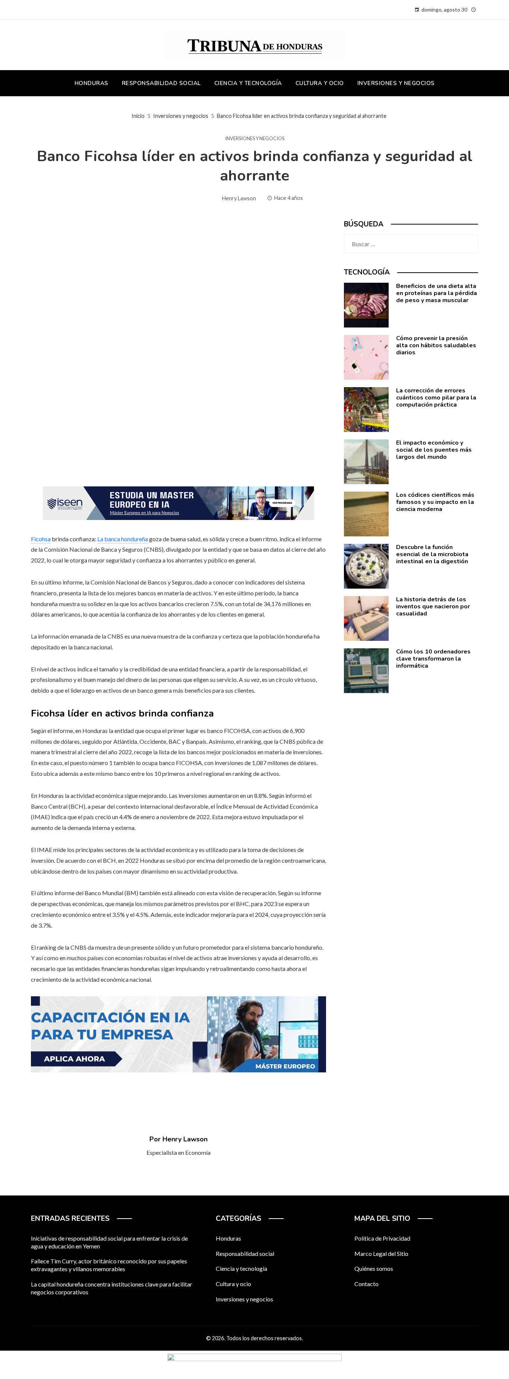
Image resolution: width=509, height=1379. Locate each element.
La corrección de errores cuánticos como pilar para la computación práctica (436, 397)
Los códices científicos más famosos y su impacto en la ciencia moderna (435, 502)
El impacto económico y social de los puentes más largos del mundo (434, 450)
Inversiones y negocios (254, 138)
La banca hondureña (122, 538)
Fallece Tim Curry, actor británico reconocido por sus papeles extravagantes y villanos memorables (109, 1264)
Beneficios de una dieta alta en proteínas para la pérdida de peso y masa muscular (436, 293)
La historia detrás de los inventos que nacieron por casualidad (433, 606)
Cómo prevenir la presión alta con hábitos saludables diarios (436, 345)
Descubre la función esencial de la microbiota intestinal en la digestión (432, 554)
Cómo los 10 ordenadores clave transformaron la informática (433, 659)
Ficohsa (41, 538)
